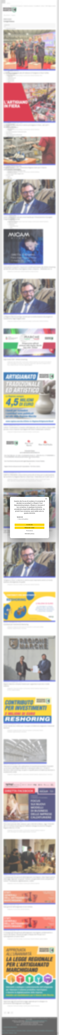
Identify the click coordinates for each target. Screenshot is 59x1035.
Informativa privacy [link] (29, 533)
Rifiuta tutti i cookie (29, 527)
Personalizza (29, 530)
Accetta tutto (29, 524)
